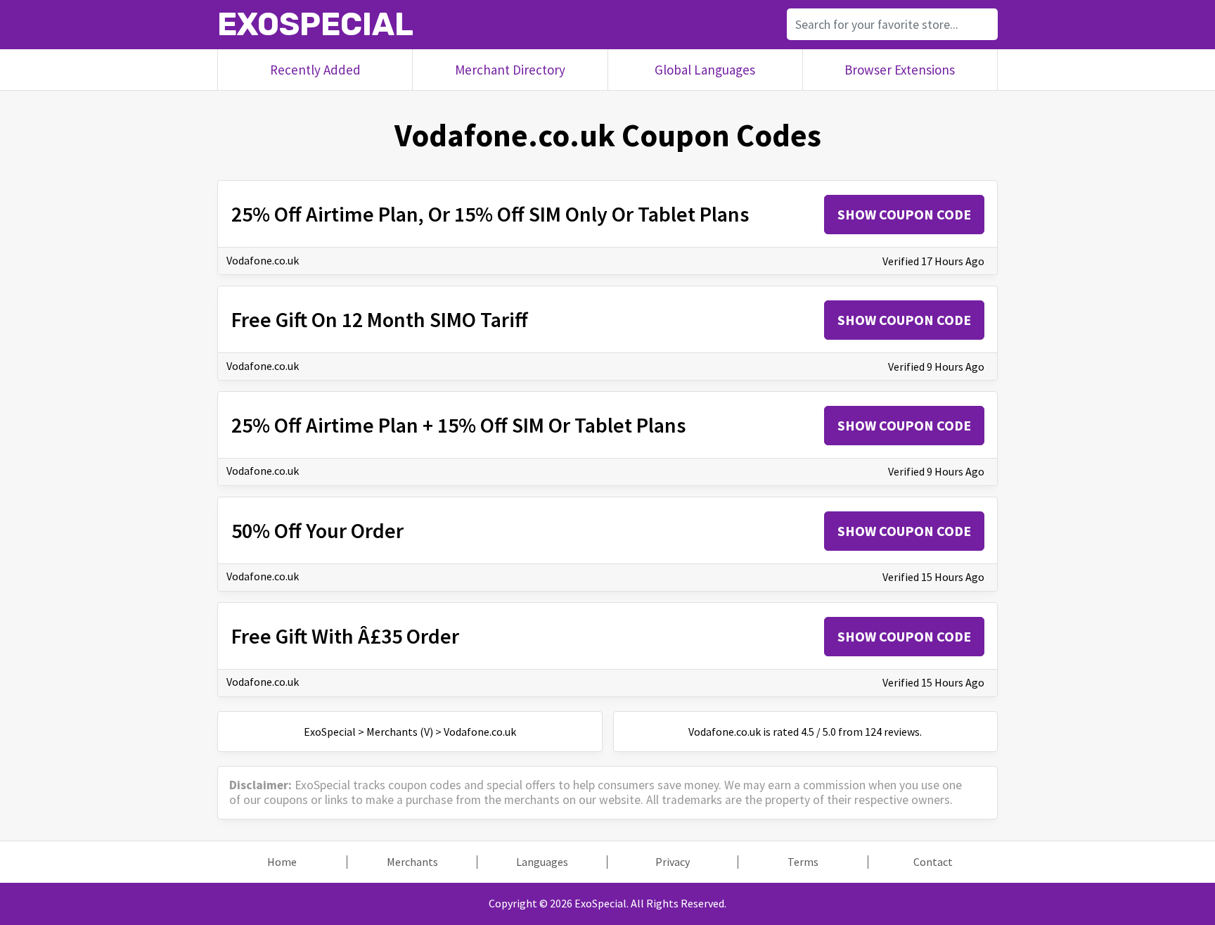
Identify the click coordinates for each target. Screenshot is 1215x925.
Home (282, 862)
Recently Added (315, 69)
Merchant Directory (510, 69)
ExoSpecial (315, 24)
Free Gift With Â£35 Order (345, 636)
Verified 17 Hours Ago (933, 261)
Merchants (412, 862)
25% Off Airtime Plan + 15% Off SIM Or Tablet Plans (458, 425)
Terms (803, 862)
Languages (542, 862)
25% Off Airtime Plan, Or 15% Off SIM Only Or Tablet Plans (490, 213)
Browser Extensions (899, 69)
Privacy (672, 862)
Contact (933, 862)
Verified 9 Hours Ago (936, 366)
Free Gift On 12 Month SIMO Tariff (379, 319)
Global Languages (705, 69)
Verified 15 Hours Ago (933, 577)
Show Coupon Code (904, 214)
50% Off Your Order (317, 530)
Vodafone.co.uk (262, 260)
